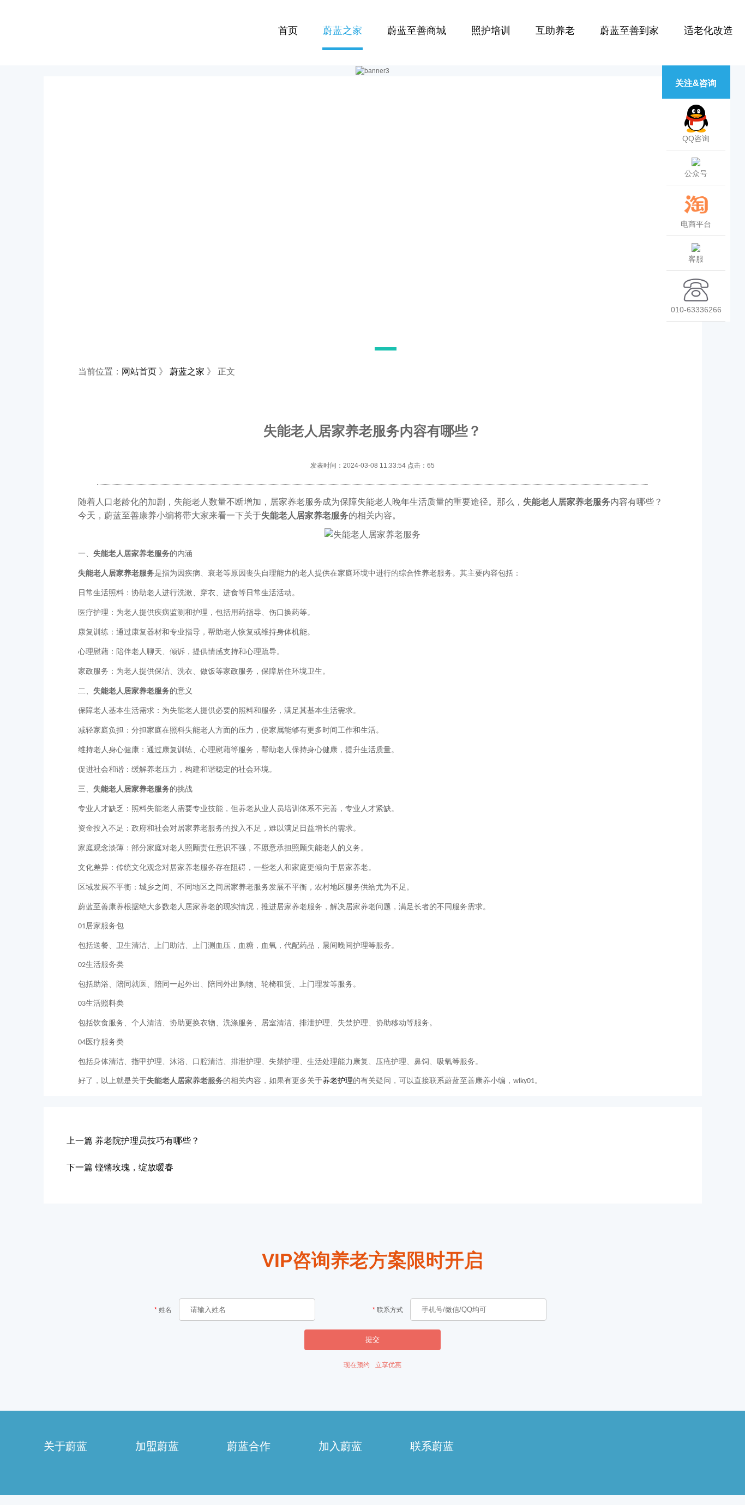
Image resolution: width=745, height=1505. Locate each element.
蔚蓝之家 (342, 30)
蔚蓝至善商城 (416, 30)
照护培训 (490, 30)
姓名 (165, 1310)
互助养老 (555, 30)
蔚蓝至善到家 (629, 30)
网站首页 (139, 371)
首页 (288, 30)
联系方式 (390, 1310)
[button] (307, 348)
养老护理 (337, 1081)
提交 (372, 1339)
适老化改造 (708, 30)
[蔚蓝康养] (112, 29)
